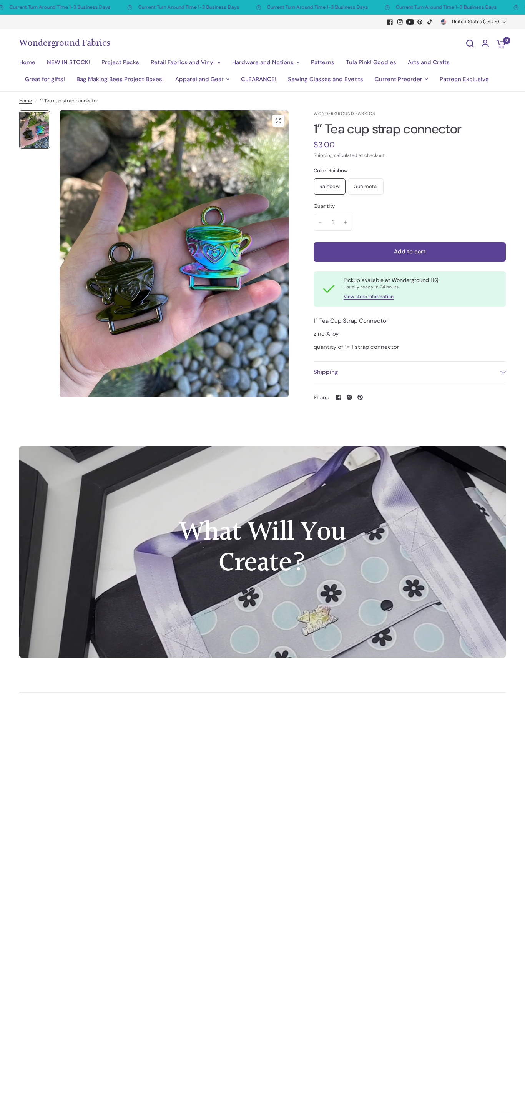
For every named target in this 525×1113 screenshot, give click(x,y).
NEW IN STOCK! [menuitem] (68, 62)
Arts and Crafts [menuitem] (429, 62)
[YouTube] (410, 22)
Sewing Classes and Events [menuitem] (325, 79)
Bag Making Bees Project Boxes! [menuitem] (120, 79)
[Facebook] (390, 22)
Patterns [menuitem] (322, 62)
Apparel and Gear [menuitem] (199, 79)
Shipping (323, 155)
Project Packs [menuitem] (120, 62)
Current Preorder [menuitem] (398, 79)
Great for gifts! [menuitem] (45, 79)
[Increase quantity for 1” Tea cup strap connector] (345, 222)
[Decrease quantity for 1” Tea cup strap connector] (320, 222)
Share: (321, 397)
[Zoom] (278, 121)
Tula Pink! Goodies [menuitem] (371, 62)
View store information (369, 296)
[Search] (470, 43)
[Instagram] (400, 22)
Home (25, 101)
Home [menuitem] (27, 62)
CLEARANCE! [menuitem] (258, 79)
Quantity (324, 206)
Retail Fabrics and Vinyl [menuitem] (183, 62)
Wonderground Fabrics (64, 43)
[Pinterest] (420, 22)
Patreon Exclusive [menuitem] (464, 79)
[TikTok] (430, 22)
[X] (349, 397)
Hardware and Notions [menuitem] (263, 62)
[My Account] (485, 43)
